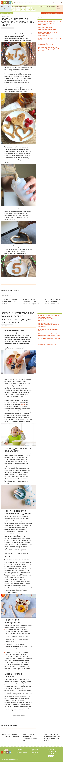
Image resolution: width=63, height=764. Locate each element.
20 (24, 9)
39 (33, 10)
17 (19, 9)
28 (14, 10)
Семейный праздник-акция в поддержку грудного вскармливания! (47, 33)
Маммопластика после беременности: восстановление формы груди (48, 324)
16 (17, 9)
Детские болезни (36, 751)
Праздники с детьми (22, 752)
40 (34, 10)
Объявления (22, 3)
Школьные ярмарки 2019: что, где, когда (49, 339)
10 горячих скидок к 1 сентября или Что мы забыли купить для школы (49, 334)
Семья (16, 3)
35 (26, 10)
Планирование (5, 6)
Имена (58, 8)
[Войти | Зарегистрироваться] (61, 3)
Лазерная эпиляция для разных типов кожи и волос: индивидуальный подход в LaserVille (48, 317)
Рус (54, 3)
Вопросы (30, 3)
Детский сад (35, 752)
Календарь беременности (19, 6)
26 (34, 9)
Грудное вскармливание (23, 751)
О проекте (51, 749)
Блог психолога (20, 754)
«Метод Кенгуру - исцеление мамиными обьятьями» (47, 43)
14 (14, 9)
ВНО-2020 (9, 13)
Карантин (3, 13)
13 (12, 9)
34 (24, 10)
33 (23, 10)
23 (29, 9)
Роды (58, 6)
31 (19, 10)
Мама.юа (3, 16)
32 (21, 10)
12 (31, 8)
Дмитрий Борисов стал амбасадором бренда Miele (47, 28)
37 (29, 10)
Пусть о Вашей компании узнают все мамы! (52, 13)
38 (31, 10)
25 (33, 9)
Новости (8, 16)
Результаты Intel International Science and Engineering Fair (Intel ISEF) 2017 (49, 48)
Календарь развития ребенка (47, 6)
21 (26, 9)
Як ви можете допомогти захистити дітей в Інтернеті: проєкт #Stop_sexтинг (49, 22)
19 (23, 9)
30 (17, 10)
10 (28, 8)
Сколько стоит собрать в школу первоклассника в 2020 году (48, 343)
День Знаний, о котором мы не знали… (48, 330)
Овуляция (3, 8)
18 (21, 9)
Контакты (51, 753)
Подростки (35, 754)
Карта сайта (52, 751)
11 (29, 8)
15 (16, 9)
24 (31, 9)
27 (12, 10)
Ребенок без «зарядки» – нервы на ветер (49, 39)
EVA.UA (22, 404)
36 (28, 10)
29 (16, 10)
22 (28, 9)
